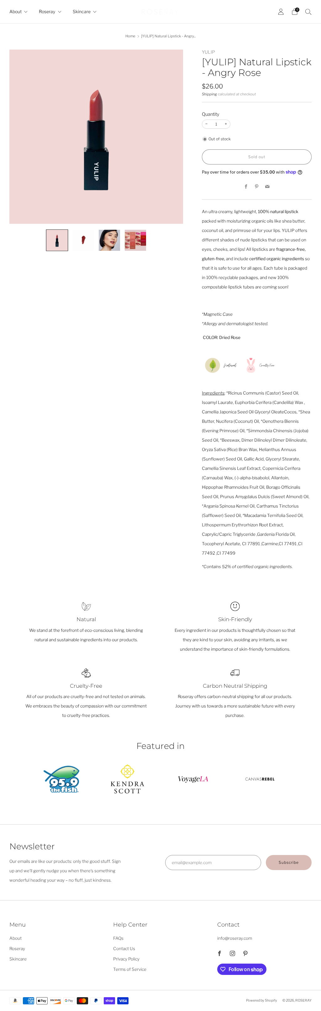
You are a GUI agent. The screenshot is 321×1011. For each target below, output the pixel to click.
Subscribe (289, 862)
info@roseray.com (234, 938)
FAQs (118, 938)
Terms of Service (129, 969)
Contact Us (124, 948)
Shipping (209, 94)
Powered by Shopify (261, 1000)
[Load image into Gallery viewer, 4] (135, 240)
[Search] (308, 11)
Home (130, 36)
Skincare (82, 11)
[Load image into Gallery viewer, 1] (57, 240)
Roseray (47, 11)
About (15, 11)
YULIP (208, 52)
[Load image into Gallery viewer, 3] (109, 240)
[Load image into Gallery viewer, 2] (83, 240)
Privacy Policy (126, 958)
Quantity (210, 114)
